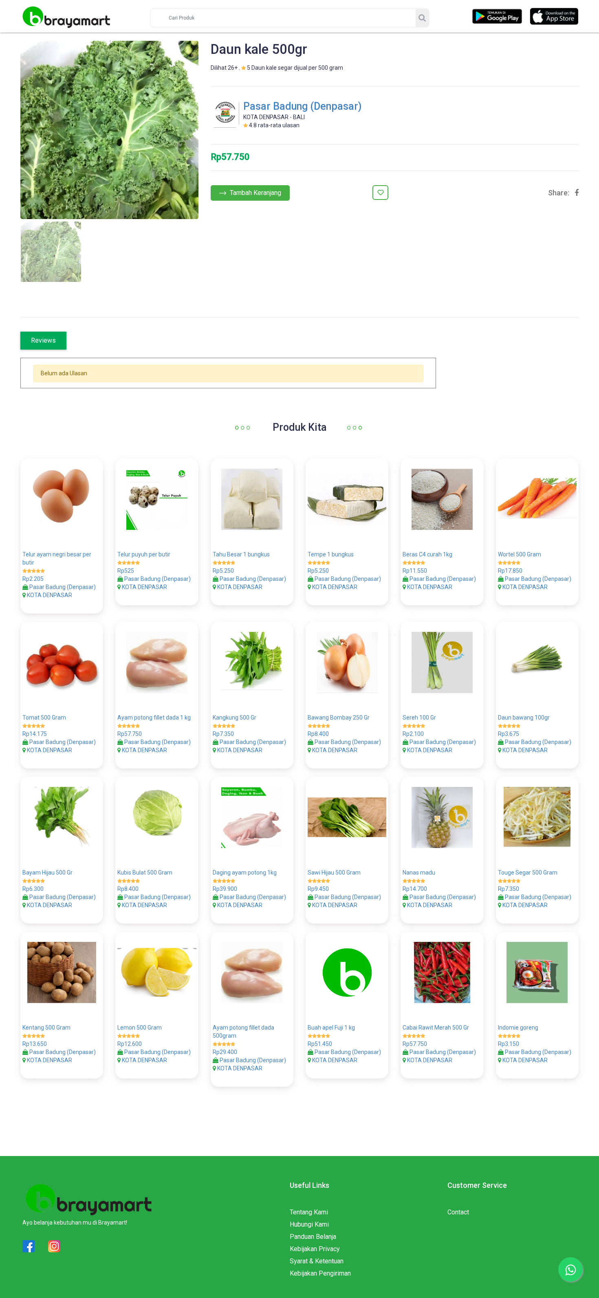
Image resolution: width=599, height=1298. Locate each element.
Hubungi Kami (309, 1224)
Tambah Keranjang (254, 193)
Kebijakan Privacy (315, 1249)
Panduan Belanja (313, 1236)
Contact (458, 1212)
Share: (558, 193)
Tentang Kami (309, 1212)
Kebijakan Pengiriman (320, 1273)
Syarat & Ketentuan (317, 1261)
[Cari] (422, 18)
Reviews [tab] (43, 340)
